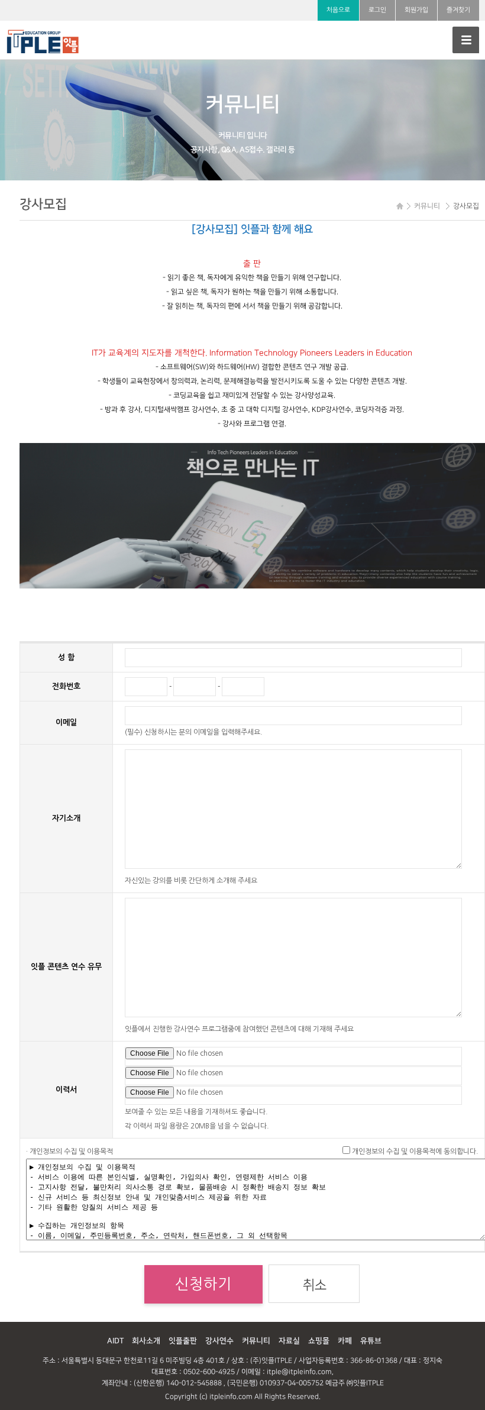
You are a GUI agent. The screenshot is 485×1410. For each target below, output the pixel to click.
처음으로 (338, 10)
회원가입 (416, 10)
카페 (345, 1341)
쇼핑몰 (318, 1341)
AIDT (115, 1341)
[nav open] (465, 40)
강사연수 (219, 1341)
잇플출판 (183, 1341)
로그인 (377, 10)
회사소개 (146, 1341)
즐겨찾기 (458, 10)
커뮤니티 (256, 1341)
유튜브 (370, 1341)
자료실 (289, 1341)
